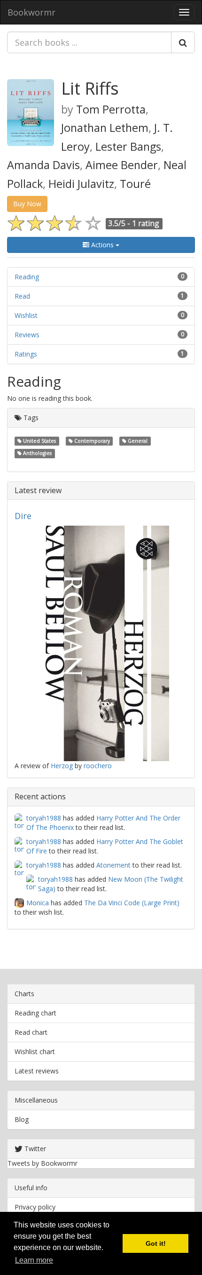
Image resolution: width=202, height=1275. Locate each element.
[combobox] (89, 42)
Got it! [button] (156, 1243)
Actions (102, 244)
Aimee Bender (121, 164)
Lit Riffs (90, 88)
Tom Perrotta (111, 109)
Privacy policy (35, 1206)
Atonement (113, 865)
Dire (23, 515)
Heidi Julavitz (81, 183)
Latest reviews (37, 1070)
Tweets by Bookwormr (43, 1163)
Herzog (62, 765)
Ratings (26, 353)
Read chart (31, 1032)
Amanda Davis (43, 164)
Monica (37, 902)
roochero (98, 765)
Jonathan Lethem (104, 127)
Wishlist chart (35, 1051)
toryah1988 (43, 817)
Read (22, 296)
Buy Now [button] (27, 203)
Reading (27, 276)
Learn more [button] (34, 1260)
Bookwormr (31, 12)
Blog (22, 1119)
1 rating (145, 223)
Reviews (27, 334)
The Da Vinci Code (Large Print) (131, 902)
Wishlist (26, 315)
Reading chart (35, 1012)
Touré (135, 183)
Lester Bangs (128, 146)
